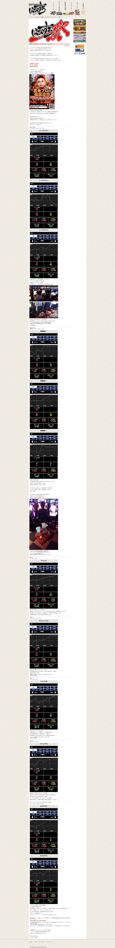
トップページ (31, 17)
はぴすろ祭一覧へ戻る (33, 936)
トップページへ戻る (33, 937)
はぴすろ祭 (37, 17)
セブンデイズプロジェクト (36, 110)
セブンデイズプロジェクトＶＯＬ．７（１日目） (41, 113)
